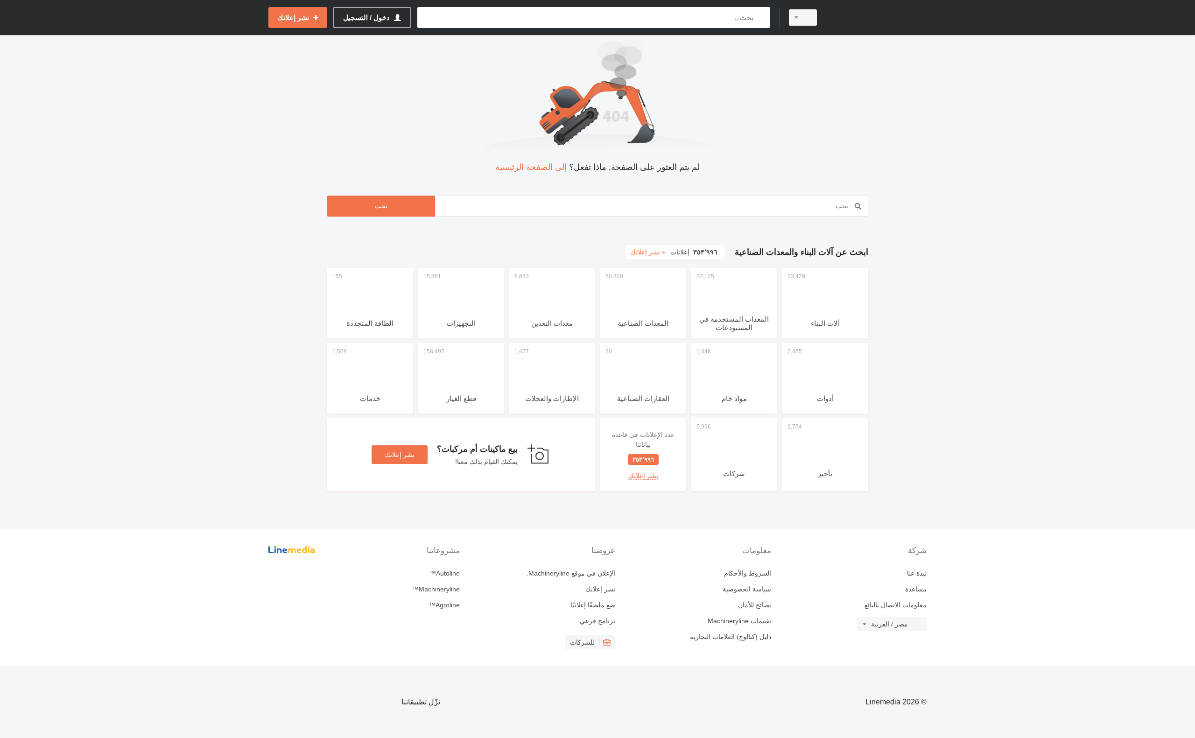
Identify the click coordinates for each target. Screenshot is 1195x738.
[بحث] (761, 17)
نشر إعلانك (400, 454)
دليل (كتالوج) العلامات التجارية (730, 636)
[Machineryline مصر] (878, 17)
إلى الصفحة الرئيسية (531, 167)
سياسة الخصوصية (747, 589)
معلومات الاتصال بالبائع (896, 605)
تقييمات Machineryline (739, 621)
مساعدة (916, 589)
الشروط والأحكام (747, 573)
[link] (643, 454)
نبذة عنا (917, 573)
